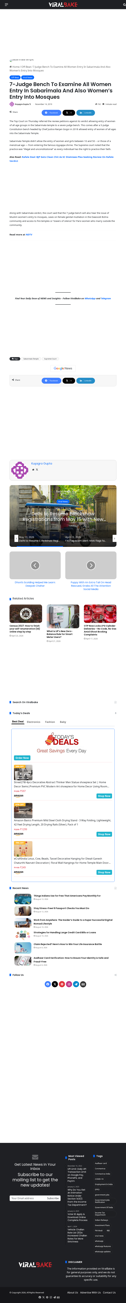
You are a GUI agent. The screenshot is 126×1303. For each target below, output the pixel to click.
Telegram (106, 298)
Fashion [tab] (50, 722)
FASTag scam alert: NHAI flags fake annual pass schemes (63, 516)
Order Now (22, 758)
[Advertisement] (63, 33)
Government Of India (104, 1207)
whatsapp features (103, 1246)
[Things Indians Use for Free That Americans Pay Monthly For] (22, 899)
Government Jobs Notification (102, 1201)
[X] (37, 470)
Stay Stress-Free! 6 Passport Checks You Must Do (61, 908)
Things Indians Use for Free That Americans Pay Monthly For (67, 895)
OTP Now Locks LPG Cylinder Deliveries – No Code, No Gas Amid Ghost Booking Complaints (100, 630)
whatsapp (99, 1241)
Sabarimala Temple (31, 359)
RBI (108, 1230)
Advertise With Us (90, 1292)
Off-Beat (26, 66)
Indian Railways (101, 1220)
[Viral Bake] (63, 4)
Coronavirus (100, 1168)
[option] (63, 516)
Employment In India (104, 1184)
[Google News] (63, 368)
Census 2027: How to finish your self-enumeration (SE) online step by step (25, 628)
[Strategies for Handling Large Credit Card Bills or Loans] (22, 935)
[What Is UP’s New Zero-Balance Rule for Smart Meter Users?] (63, 616)
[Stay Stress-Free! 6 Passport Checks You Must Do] (22, 911)
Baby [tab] (63, 722)
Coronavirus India (102, 1173)
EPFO (97, 1189)
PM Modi (98, 1230)
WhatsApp (90, 298)
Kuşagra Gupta (22, 104)
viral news (99, 1236)
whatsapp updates (103, 1251)
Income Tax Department (100, 1213)
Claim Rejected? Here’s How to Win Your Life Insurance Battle (68, 944)
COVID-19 (99, 1179)
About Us (72, 1292)
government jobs (102, 1194)
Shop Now (104, 796)
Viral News (27, 77)
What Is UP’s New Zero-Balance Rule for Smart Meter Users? (60, 634)
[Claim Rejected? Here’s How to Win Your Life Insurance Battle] (22, 948)
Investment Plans (102, 1225)
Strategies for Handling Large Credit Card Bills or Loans (65, 932)
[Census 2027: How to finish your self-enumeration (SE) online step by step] (26, 614)
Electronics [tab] (33, 722)
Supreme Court (50, 359)
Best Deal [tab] (18, 721)
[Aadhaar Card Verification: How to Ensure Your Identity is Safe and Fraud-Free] (22, 960)
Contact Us (109, 1292)
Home (16, 66)
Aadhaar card (101, 1163)
